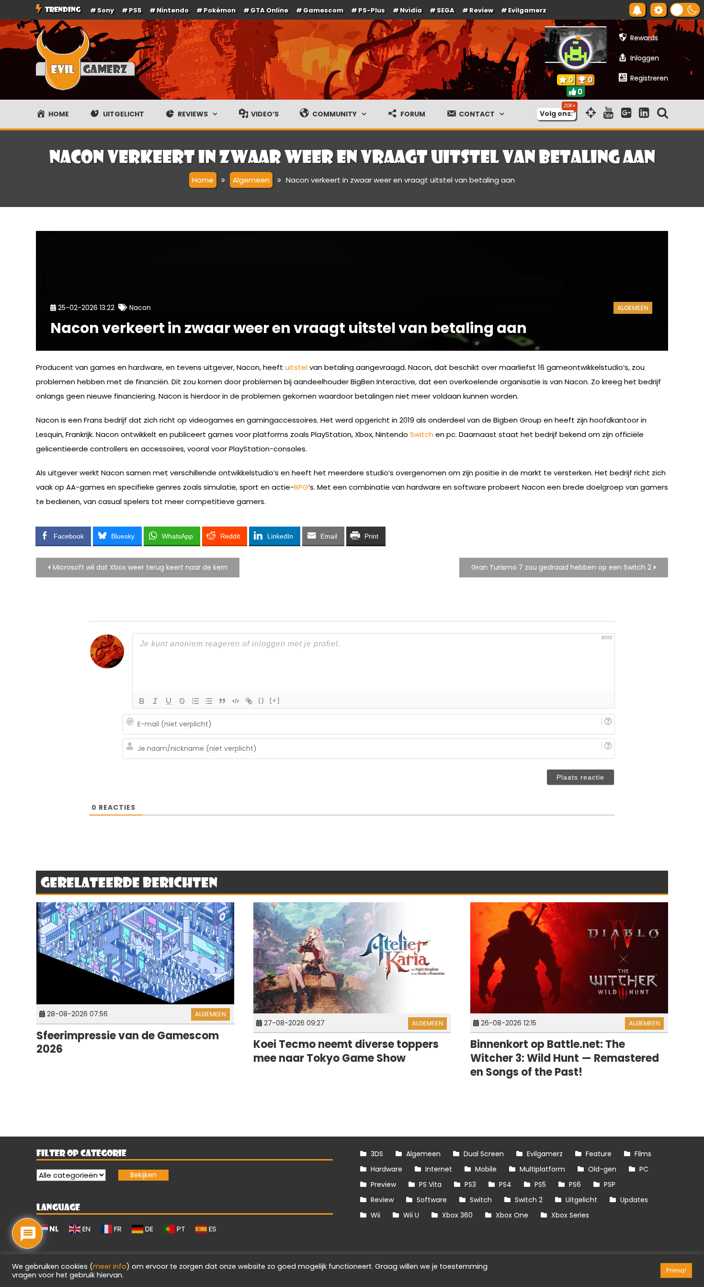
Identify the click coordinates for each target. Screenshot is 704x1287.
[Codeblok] (235, 701)
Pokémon (220, 10)
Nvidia (411, 10)
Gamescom (323, 10)
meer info (109, 1266)
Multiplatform (542, 1169)
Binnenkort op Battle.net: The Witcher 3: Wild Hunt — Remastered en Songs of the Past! (564, 1058)
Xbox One (512, 1215)
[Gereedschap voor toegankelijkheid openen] (658, 10)
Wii (375, 1215)
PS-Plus (371, 10)
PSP (609, 1184)
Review (382, 1200)
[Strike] (182, 701)
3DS (377, 1154)
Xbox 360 (457, 1215)
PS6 (575, 1184)
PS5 (135, 10)
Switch (421, 434)
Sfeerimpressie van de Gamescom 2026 (127, 1042)
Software (432, 1200)
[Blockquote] (222, 701)
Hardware (386, 1169)
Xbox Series (570, 1215)
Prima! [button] (676, 1270)
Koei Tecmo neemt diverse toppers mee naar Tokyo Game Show (346, 1051)
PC (643, 1169)
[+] (275, 700)
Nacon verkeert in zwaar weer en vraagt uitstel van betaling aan (288, 328)
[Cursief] (155, 701)
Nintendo (173, 10)
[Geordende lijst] (195, 701)
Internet (438, 1169)
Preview (383, 1184)
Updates (634, 1200)
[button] (685, 10)
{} (261, 700)
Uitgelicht (581, 1200)
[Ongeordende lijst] (209, 701)
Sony (105, 10)
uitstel (296, 367)
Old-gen (602, 1169)
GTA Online (269, 10)
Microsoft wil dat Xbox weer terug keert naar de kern (140, 567)
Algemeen (632, 307)
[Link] (249, 701)
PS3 (470, 1184)
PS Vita (430, 1184)
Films (643, 1154)
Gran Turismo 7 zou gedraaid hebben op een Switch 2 (561, 567)
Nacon (140, 307)
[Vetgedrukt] (141, 701)
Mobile (486, 1169)
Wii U (411, 1215)
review (481, 10)
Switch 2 (529, 1200)
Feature (599, 1154)
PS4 (505, 1184)
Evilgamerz (527, 10)
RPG (301, 487)
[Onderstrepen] (168, 701)
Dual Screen (484, 1154)
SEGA (445, 10)
